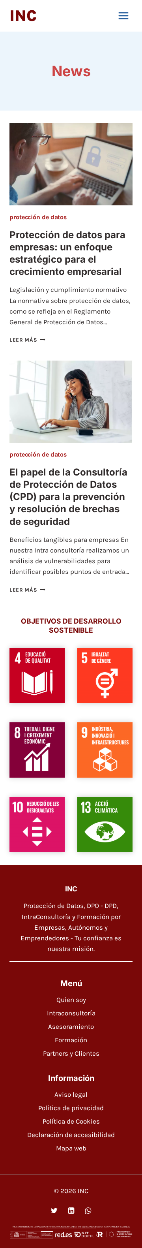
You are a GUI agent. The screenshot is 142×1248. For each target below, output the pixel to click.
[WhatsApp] (87, 1210)
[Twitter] (54, 1210)
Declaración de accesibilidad (71, 1135)
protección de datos (38, 217)
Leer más (27, 340)
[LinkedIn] (71, 1210)
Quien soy (71, 1000)
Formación (71, 1040)
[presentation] (71, 164)
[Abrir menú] (123, 16)
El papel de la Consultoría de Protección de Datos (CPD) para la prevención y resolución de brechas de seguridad (68, 496)
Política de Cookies (71, 1121)
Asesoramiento (71, 1026)
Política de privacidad (71, 1108)
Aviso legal (71, 1094)
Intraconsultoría (71, 1013)
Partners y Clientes (71, 1053)
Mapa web (71, 1148)
